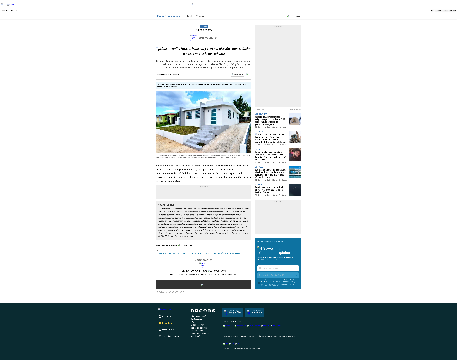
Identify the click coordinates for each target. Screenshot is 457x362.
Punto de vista (173, 16)
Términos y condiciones (247, 336)
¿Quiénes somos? (198, 316)
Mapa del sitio (197, 331)
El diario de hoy (197, 325)
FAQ (192, 322)
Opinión (160, 16)
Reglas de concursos (200, 328)
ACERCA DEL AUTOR (203, 260)
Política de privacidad (230, 336)
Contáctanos (196, 319)
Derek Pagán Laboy (208, 38)
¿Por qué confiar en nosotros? (200, 335)
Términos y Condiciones (267, 281)
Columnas (200, 16)
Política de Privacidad (290, 280)
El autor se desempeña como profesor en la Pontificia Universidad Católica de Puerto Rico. (203, 274)
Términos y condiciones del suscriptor (271, 336)
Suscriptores (294, 16)
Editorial (189, 16)
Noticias (259, 109)
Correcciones (291, 336)
